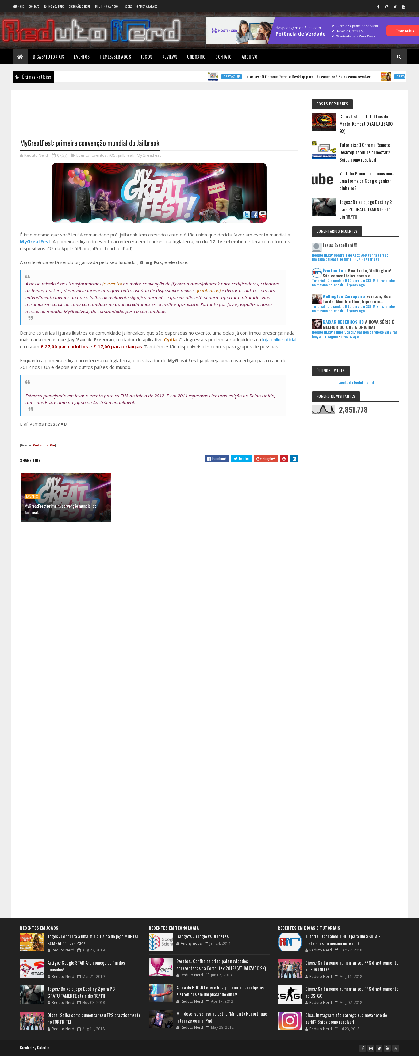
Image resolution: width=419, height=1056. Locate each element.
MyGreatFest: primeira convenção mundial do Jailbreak (60, 509)
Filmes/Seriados (115, 56)
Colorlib (43, 1047)
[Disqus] (159, 676)
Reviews (170, 56)
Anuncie (18, 6)
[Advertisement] (159, 110)
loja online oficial (279, 339)
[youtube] (403, 6)
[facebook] (378, 6)
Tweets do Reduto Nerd (355, 382)
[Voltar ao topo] (395, 1048)
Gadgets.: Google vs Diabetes (202, 936)
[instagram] (386, 6)
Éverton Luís (335, 270)
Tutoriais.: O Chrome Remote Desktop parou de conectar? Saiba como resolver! (289, 76)
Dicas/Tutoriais (48, 56)
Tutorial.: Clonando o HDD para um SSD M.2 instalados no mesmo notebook (343, 940)
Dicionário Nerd (80, 6)
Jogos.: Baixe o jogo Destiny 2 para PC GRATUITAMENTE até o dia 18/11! (367, 209)
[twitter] (395, 6)
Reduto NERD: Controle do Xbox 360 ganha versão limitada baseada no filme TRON (350, 257)
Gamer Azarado (146, 6)
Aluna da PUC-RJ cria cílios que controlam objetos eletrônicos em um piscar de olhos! (220, 991)
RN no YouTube (54, 6)
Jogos (146, 56)
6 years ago (356, 284)
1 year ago (371, 259)
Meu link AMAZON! (107, 6)
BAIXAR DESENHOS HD (343, 322)
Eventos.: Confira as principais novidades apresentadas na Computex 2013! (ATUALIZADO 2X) (221, 964)
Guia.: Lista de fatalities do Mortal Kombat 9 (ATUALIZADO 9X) (366, 123)
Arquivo (250, 56)
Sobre (128, 6)
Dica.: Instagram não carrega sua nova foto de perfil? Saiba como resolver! (346, 1018)
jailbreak (126, 155)
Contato (34, 6)
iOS (112, 155)
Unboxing (196, 56)
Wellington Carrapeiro (344, 296)
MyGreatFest (149, 155)
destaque (213, 77)
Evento (82, 155)
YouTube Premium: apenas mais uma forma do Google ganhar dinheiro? (367, 180)
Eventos (82, 56)
